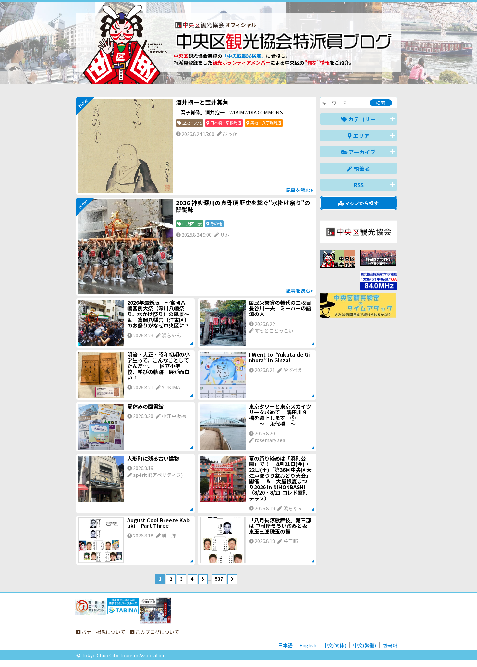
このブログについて (156, 631)
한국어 (390, 645)
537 (219, 578)
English (308, 645)
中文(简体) (334, 645)
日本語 (285, 645)
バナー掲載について (102, 631)
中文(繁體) (364, 645)
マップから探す (361, 203)
